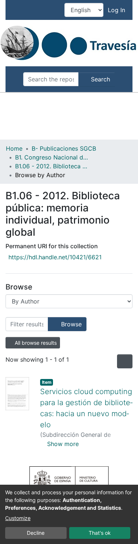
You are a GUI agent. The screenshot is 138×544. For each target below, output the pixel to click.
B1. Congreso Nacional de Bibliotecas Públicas (52, 157)
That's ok (100, 533)
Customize (18, 518)
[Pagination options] (124, 361)
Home (14, 148)
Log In (117, 10)
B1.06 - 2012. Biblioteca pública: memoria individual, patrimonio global (52, 166)
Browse (70, 324)
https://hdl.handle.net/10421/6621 (55, 257)
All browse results (35, 343)
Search (99, 79)
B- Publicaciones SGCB (64, 148)
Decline (36, 533)
